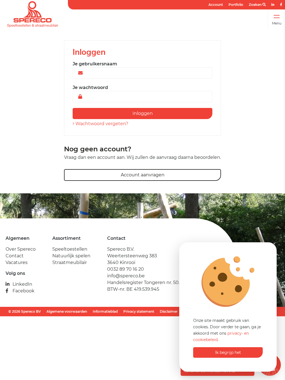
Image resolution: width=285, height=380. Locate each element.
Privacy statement (138, 311)
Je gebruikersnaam (95, 63)
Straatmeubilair (69, 262)
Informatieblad (105, 311)
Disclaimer (169, 311)
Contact (15, 255)
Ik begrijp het (228, 352)
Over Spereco (21, 249)
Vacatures (17, 262)
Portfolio (236, 5)
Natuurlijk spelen (71, 255)
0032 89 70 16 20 (125, 269)
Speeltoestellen (69, 249)
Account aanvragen (142, 174)
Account (215, 5)
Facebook (24, 290)
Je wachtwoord (90, 87)
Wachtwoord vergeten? (101, 123)
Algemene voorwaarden (66, 311)
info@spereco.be (126, 275)
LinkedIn (22, 284)
